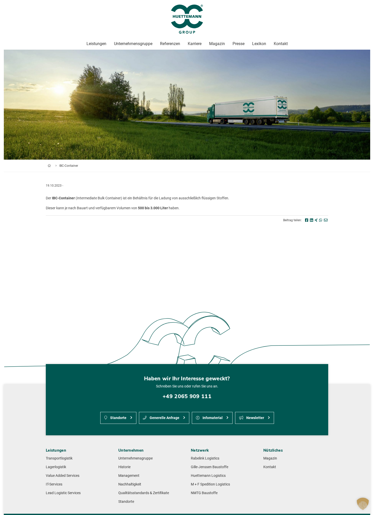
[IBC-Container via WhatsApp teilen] (320, 220)
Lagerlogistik (56, 467)
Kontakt (269, 467)
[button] (363, 504)
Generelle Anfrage (164, 418)
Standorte (117, 418)
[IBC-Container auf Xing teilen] (316, 220)
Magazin (270, 458)
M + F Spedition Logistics (210, 484)
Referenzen (170, 43)
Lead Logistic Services (63, 493)
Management (128, 476)
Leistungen (96, 43)
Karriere (195, 43)
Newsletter (255, 418)
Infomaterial (212, 418)
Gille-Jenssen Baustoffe (209, 467)
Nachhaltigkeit (129, 484)
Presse (238, 43)
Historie (124, 467)
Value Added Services (62, 476)
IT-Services (54, 484)
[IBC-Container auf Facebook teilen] (306, 220)
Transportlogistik (59, 458)
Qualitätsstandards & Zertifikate (143, 493)
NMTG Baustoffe (204, 493)
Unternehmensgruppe (135, 458)
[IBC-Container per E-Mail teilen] (325, 220)
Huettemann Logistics (208, 476)
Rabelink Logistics (205, 458)
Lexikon (259, 43)
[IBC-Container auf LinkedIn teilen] (311, 220)
